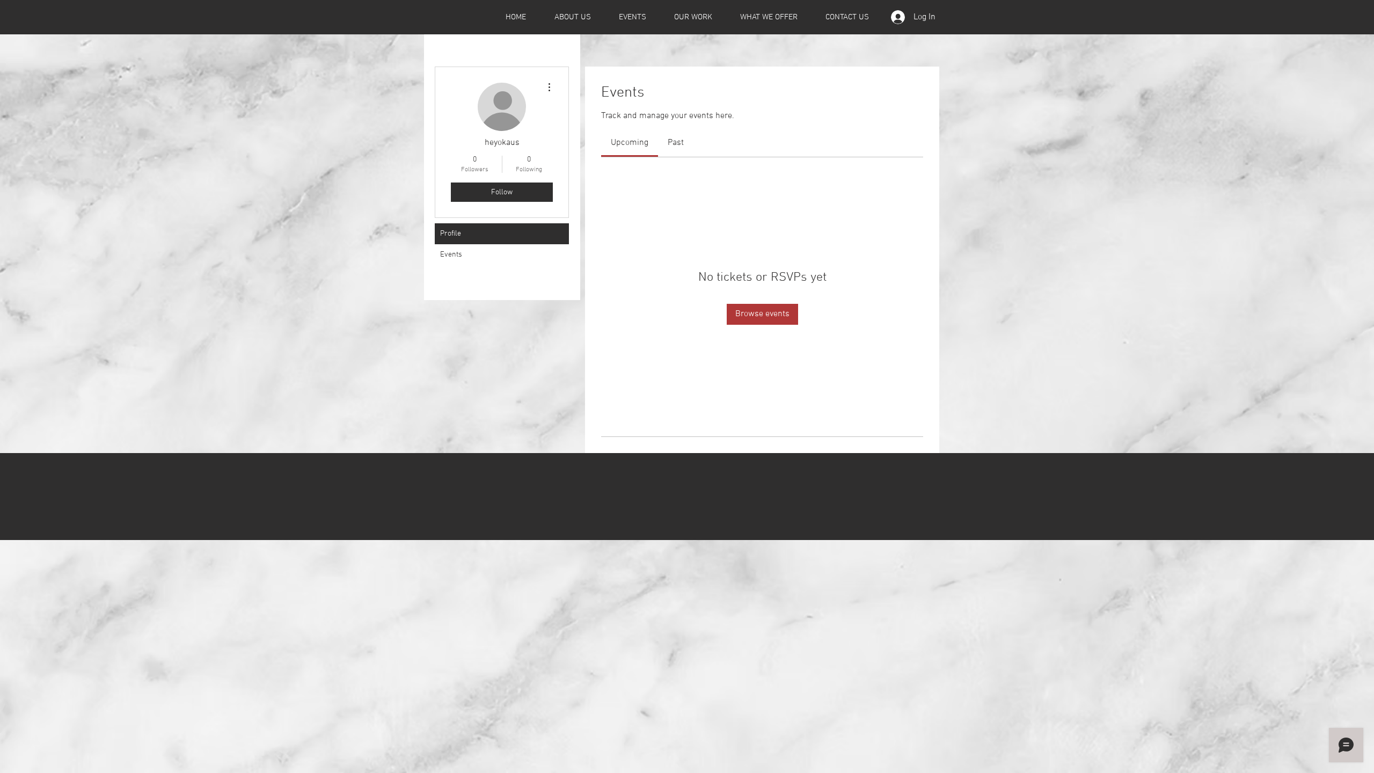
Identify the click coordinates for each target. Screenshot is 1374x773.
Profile (450, 233)
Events (451, 254)
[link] (629, 142)
